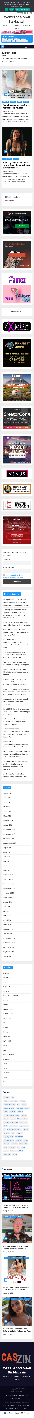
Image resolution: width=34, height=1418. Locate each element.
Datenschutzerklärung (17, 1402)
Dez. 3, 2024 (8, 171)
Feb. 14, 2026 (8, 111)
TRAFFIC (6, 1073)
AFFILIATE (6, 973)
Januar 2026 (8, 825)
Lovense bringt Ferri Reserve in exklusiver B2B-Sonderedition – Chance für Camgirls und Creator (15, 682)
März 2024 (7, 925)
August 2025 (7, 848)
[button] (30, 46)
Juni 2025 (6, 857)
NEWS (9, 159)
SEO (4, 1050)
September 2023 (9, 952)
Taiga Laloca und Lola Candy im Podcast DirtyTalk (16, 106)
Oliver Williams (9, 1140)
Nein (11, 9)
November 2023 (9, 943)
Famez (13, 1119)
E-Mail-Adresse (8, 567)
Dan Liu (24, 1115)
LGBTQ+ (25, 1130)
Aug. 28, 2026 (9, 1211)
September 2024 (9, 897)
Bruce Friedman (9, 1108)
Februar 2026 (8, 820)
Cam (5, 1112)
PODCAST (26, 101)
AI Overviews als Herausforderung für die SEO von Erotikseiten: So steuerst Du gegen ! (15, 721)
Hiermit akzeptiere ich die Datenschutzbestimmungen (13, 576)
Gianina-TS (23, 1122)
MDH (13, 1133)
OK (6, 9)
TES (18, 1147)
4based (10, 38)
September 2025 (9, 843)
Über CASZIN (10, 1409)
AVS (13, 41)
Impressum (11, 1405)
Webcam (7, 1154)
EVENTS (19, 101)
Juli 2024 (6, 906)
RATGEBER (7, 1041)
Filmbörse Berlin (22, 1119)
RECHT (5, 1045)
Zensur (14, 1154)
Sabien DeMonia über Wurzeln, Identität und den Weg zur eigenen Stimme (16, 672)
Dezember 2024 (9, 884)
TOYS (5, 1068)
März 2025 (7, 870)
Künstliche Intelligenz (14, 1130)
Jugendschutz (24, 1126)
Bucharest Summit (23, 1108)
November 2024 (9, 888)
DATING (6, 1000)
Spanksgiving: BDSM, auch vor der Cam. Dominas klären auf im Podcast (16, 165)
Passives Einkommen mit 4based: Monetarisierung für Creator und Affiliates (15, 702)
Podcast (6, 1144)
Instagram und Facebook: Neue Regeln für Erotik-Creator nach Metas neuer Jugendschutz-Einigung (16, 602)
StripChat (12, 1147)
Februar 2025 (8, 875)
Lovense (23, 38)
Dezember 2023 (9, 938)
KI (4, 1023)
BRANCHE (5, 101)
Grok (5, 1126)
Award (24, 1105)
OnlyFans (17, 38)
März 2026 (7, 816)
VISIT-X (20, 1151)
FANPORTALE (8, 1009)
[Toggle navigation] (26, 46)
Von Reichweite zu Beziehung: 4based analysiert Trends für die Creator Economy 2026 (15, 655)
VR (4, 1082)
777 (12, 1097)
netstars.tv (19, 1137)
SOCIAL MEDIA (8, 1055)
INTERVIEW (7, 1018)
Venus (4, 38)
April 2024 (7, 920)
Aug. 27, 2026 (9, 1252)
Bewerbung (19, 1392)
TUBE (5, 1077)
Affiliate (22, 1101)
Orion (26, 1140)
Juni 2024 (6, 911)
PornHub (14, 1144)
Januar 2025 (8, 879)
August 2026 (7, 793)
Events (27, 1402)
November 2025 (9, 834)
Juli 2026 (6, 798)
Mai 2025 (6, 861)
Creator (20, 1112)
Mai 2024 (6, 916)
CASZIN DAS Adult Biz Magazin (17, 1370)
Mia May (19, 1133)
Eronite (6, 1119)
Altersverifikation (9, 1105)
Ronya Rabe (23, 1144)
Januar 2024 (8, 934)
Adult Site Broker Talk (22, 41)
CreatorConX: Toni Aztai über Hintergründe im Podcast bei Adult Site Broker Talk (16, 632)
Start (4, 56)
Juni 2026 (6, 802)
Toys (23, 1147)
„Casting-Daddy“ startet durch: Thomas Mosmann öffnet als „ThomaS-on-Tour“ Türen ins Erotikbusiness (15, 1249)
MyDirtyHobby (6, 41)
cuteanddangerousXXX (12, 1115)
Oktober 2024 (8, 893)
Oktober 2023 (8, 947)
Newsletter (26, 1405)
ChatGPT (12, 1112)
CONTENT (7, 987)
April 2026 (7, 811)
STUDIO (6, 1059)
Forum (5, 1405)
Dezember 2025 (9, 829)
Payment (6, 1032)
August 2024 (8, 902)
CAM (4, 159)
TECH (5, 1064)
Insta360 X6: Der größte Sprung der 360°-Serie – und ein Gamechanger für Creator (16, 712)
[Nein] (32, 6)
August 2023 (7, 956)
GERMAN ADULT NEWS (11, 1122)
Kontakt (19, 1405)
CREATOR (13, 101)
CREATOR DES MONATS (11, 996)
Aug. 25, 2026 (9, 1334)
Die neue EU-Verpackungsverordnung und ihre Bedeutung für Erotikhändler (15, 744)
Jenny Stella (13, 1126)
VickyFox (13, 1151)
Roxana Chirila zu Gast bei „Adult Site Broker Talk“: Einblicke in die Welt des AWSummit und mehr (16, 754)
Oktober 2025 (8, 839)
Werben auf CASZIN (21, 1409)
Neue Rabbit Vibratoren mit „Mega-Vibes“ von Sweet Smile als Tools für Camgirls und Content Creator (16, 692)
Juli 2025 (6, 852)
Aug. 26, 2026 (9, 1293)
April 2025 (7, 866)
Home (12, 1392)
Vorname (6, 559)
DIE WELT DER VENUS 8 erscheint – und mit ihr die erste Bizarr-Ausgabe (16, 1290)
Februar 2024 (8, 929)
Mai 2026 (6, 807)
